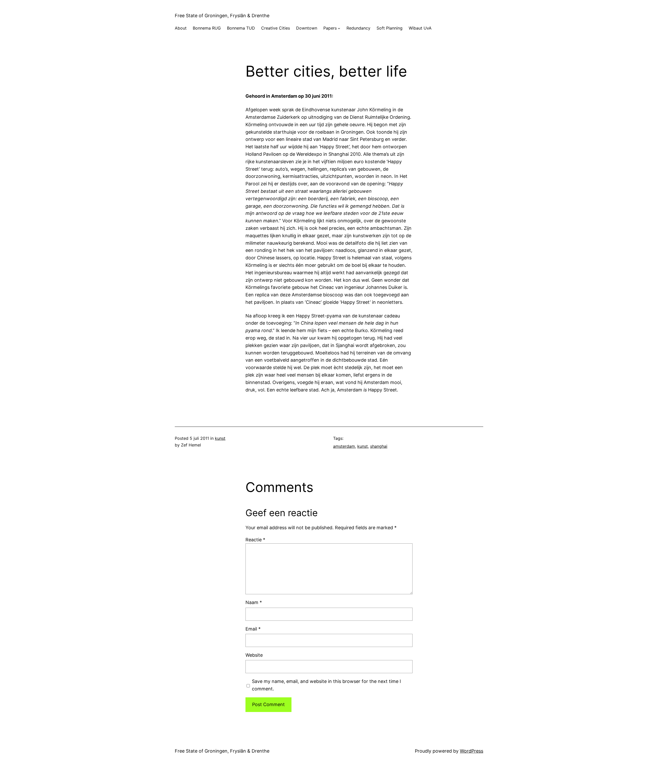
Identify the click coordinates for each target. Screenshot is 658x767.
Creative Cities (275, 28)
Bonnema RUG (207, 28)
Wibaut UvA (420, 28)
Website (254, 655)
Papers (330, 28)
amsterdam (344, 446)
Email (253, 629)
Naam (253, 602)
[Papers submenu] (339, 28)
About (181, 28)
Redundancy (358, 28)
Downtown (306, 28)
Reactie (255, 539)
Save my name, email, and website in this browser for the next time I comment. (326, 685)
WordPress (471, 751)
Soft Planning (390, 28)
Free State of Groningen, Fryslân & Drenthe (222, 15)
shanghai (378, 446)
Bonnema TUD (241, 28)
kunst (220, 438)
